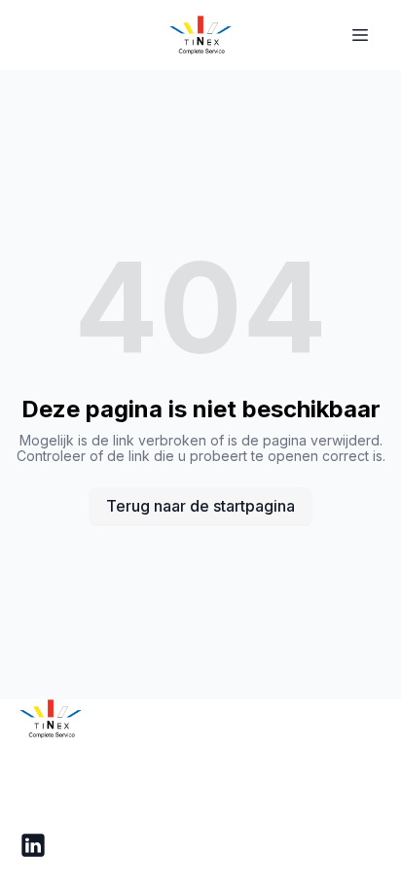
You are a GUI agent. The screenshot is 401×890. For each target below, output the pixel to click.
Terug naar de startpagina (200, 506)
